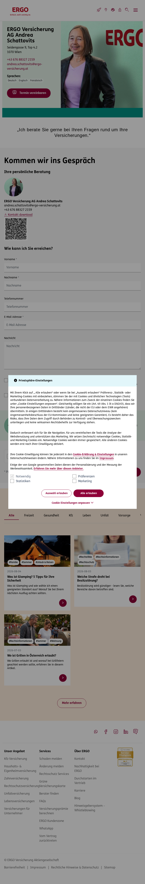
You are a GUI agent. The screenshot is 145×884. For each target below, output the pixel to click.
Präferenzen (86, 476)
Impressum (106, 458)
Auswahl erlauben (57, 493)
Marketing (85, 481)
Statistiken (23, 481)
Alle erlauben (88, 493)
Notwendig (23, 476)
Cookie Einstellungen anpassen (71, 503)
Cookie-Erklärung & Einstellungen (93, 454)
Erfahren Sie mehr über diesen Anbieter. (58, 468)
